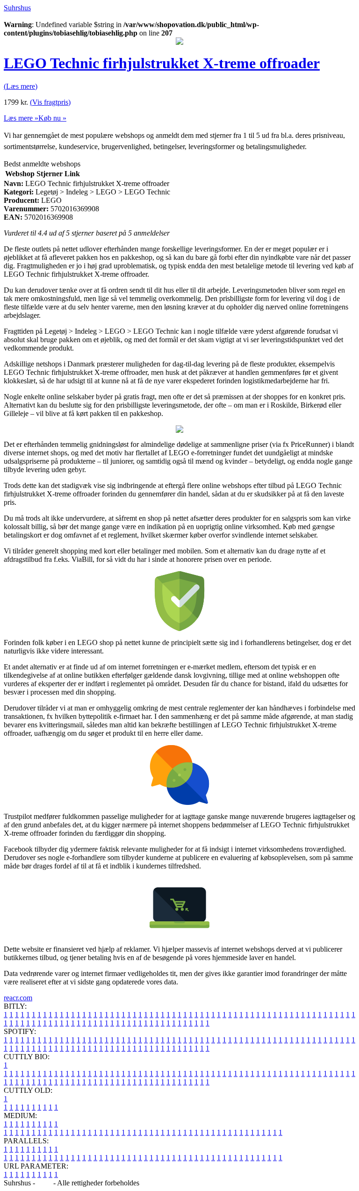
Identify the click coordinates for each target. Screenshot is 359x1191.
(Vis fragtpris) (50, 102)
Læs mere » (21, 118)
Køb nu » (52, 118)
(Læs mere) (20, 86)
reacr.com (18, 998)
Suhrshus (17, 8)
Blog (44, 1183)
